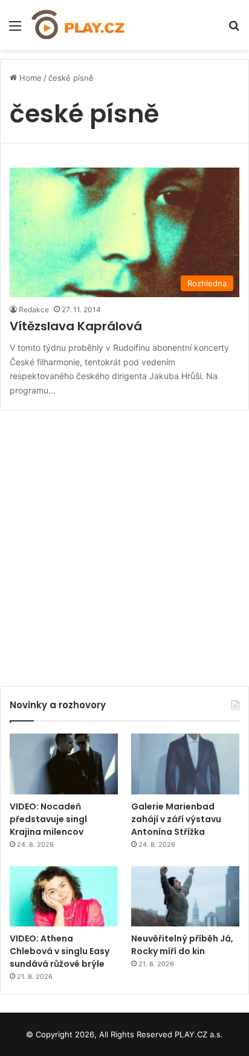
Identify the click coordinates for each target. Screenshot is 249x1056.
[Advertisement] (124, 544)
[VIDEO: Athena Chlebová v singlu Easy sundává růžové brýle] (64, 896)
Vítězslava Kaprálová (76, 326)
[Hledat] (234, 29)
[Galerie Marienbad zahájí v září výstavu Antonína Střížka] (185, 764)
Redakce (34, 309)
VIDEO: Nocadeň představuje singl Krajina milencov (48, 819)
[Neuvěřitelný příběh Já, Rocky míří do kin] (185, 896)
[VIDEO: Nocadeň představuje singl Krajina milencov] (64, 764)
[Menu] (15, 29)
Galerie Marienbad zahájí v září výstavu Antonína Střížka (176, 819)
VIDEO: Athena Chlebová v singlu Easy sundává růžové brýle (59, 951)
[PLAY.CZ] (78, 25)
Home (29, 78)
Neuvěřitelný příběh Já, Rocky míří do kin (182, 944)
